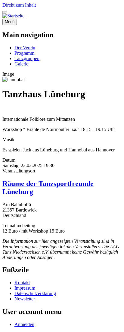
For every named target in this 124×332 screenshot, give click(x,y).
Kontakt (22, 282)
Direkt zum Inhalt (19, 5)
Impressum (24, 288)
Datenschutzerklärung (35, 293)
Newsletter (24, 298)
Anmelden (24, 324)
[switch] (4, 12)
